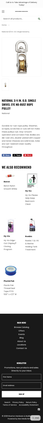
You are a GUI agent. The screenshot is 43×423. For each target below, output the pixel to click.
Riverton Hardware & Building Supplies (23, 416)
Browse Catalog (21, 327)
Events (21, 334)
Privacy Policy (18, 402)
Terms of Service (10, 405)
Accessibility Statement (29, 405)
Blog (21, 337)
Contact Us (21, 348)
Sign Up (21, 394)
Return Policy (31, 402)
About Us (21, 341)
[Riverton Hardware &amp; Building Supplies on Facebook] (39, 409)
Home (4, 25)
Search (7, 402)
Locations (21, 344)
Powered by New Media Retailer (21, 419)
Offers (21, 330)
